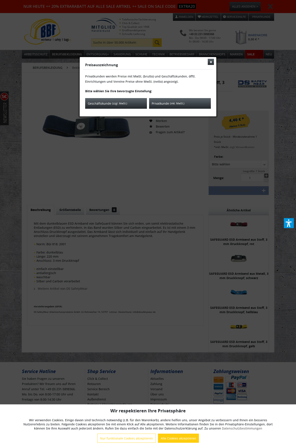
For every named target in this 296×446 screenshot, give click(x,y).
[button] (289, 223)
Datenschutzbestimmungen (242, 428)
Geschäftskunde (107, 103)
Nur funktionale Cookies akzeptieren (126, 438)
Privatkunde (168, 103)
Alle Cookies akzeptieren (178, 438)
